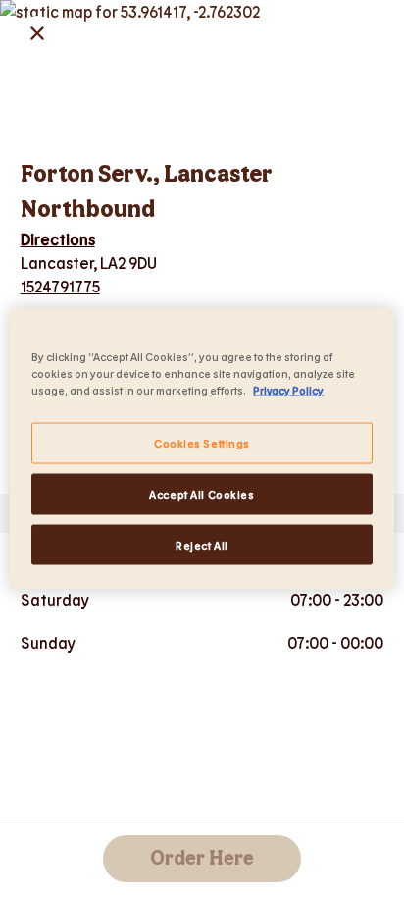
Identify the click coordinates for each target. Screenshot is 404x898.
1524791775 (60, 286)
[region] (201, 449)
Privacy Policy (288, 389)
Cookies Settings (202, 442)
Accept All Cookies (201, 493)
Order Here (202, 859)
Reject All (202, 544)
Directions (58, 239)
